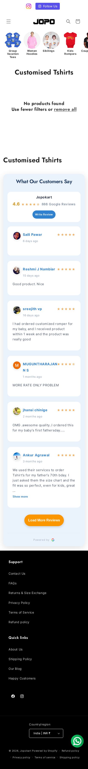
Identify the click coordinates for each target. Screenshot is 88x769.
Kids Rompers (70, 52)
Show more (20, 496)
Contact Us (17, 573)
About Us (16, 649)
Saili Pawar (32, 234)
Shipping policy (70, 757)
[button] (8, 21)
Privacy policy (21, 757)
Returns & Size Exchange (28, 593)
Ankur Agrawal (36, 455)
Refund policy (19, 622)
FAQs (12, 583)
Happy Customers (22, 678)
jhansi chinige (35, 410)
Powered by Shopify (44, 750)
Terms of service (45, 757)
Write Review (44, 214)
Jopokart (44, 197)
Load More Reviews (44, 520)
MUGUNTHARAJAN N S (39, 367)
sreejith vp (32, 309)
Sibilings (48, 50)
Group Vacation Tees (13, 54)
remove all (65, 109)
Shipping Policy (20, 659)
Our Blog (15, 668)
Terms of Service (21, 612)
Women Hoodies (32, 52)
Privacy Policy (19, 603)
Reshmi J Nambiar (39, 269)
